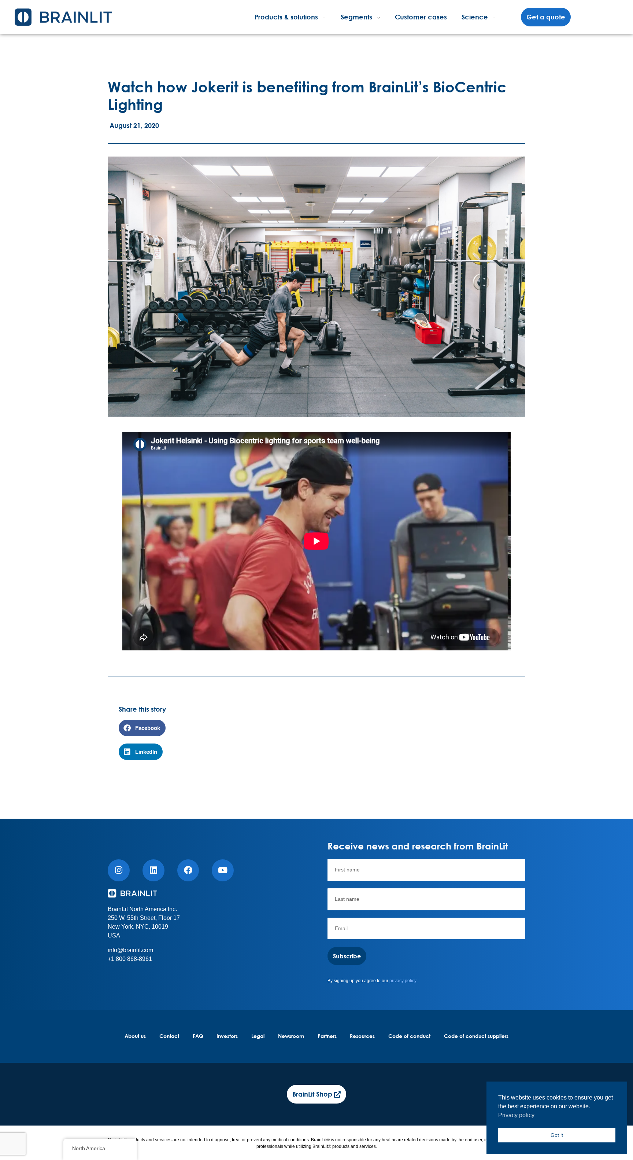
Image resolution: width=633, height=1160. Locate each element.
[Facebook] (188, 870)
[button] (142, 728)
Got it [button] (557, 1135)
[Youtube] (223, 870)
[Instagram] (119, 870)
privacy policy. (403, 980)
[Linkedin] (153, 870)
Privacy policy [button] (516, 1115)
